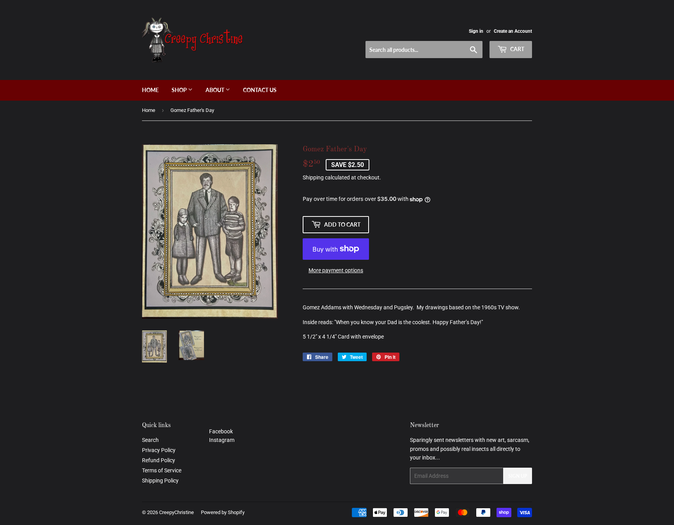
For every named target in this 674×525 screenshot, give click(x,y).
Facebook (221, 431)
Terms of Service (161, 470)
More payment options (336, 270)
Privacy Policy (159, 450)
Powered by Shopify (223, 512)
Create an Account (513, 31)
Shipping (313, 177)
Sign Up (517, 476)
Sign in (476, 31)
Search (150, 440)
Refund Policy (158, 460)
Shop (180, 90)
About (215, 90)
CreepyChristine (176, 512)
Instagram (221, 440)
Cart (516, 49)
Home (150, 90)
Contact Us (260, 90)
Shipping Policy (160, 480)
